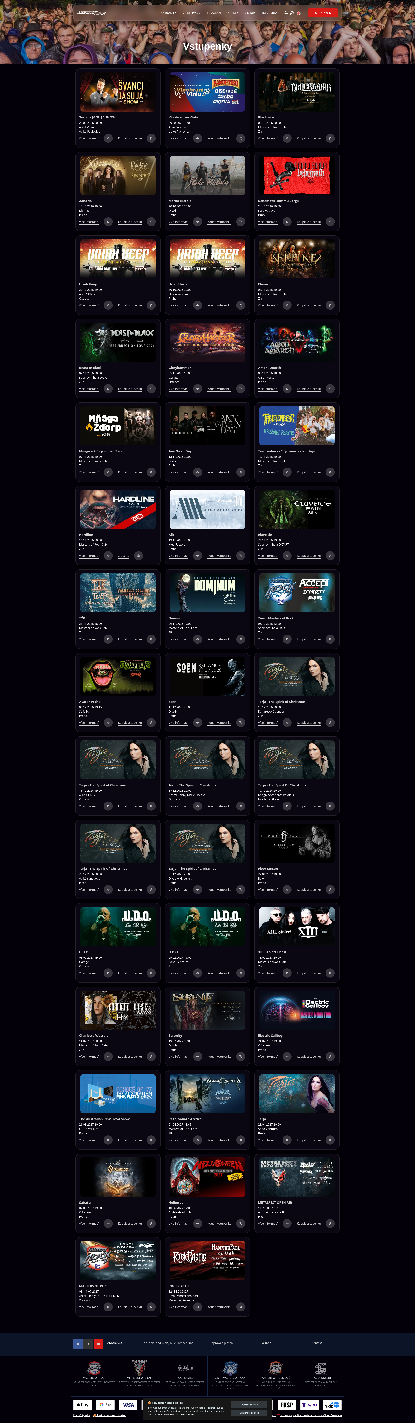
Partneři (266, 1343)
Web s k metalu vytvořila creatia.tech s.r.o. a (296, 1415)
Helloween (177, 1202)
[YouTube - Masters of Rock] (98, 1344)
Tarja (262, 1119)
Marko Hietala (180, 201)
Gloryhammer (180, 368)
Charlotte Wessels (93, 1035)
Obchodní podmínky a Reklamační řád (167, 1343)
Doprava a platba (221, 1343)
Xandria (85, 201)
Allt (171, 534)
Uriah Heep (88, 284)
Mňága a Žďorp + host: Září (100, 451)
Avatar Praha (89, 701)
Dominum (177, 618)
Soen (172, 701)
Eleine (263, 284)
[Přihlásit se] (286, 13)
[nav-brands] (91, 12)
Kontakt (317, 1343)
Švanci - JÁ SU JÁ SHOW (97, 117)
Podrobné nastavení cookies (179, 1414)
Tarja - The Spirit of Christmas (282, 701)
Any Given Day (180, 451)
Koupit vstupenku (130, 138)
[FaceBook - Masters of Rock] (78, 1344)
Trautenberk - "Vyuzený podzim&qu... (288, 451)
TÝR (82, 618)
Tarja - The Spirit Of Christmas (282, 785)
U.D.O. (84, 952)
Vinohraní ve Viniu (183, 117)
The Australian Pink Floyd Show (104, 1119)
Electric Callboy (270, 1035)
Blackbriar (266, 117)
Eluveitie (265, 534)
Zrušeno (123, 556)
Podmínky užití (81, 1415)
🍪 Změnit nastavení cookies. (109, 1415)
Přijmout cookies (249, 1404)
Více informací (89, 138)
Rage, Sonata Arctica (185, 1119)
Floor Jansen (268, 868)
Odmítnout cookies (249, 1412)
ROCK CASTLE (179, 1286)
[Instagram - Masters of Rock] (88, 1344)
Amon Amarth (269, 368)
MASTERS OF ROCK (94, 1286)
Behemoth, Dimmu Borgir (278, 201)
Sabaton (85, 1202)
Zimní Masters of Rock (276, 618)
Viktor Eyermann (332, 1415)
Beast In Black (90, 368)
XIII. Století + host (272, 952)
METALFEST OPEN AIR (275, 1202)
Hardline (86, 534)
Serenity (175, 1035)
